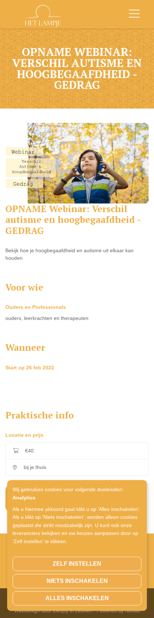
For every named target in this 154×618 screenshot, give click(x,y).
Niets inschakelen (77, 581)
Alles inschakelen (77, 598)
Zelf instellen (77, 564)
